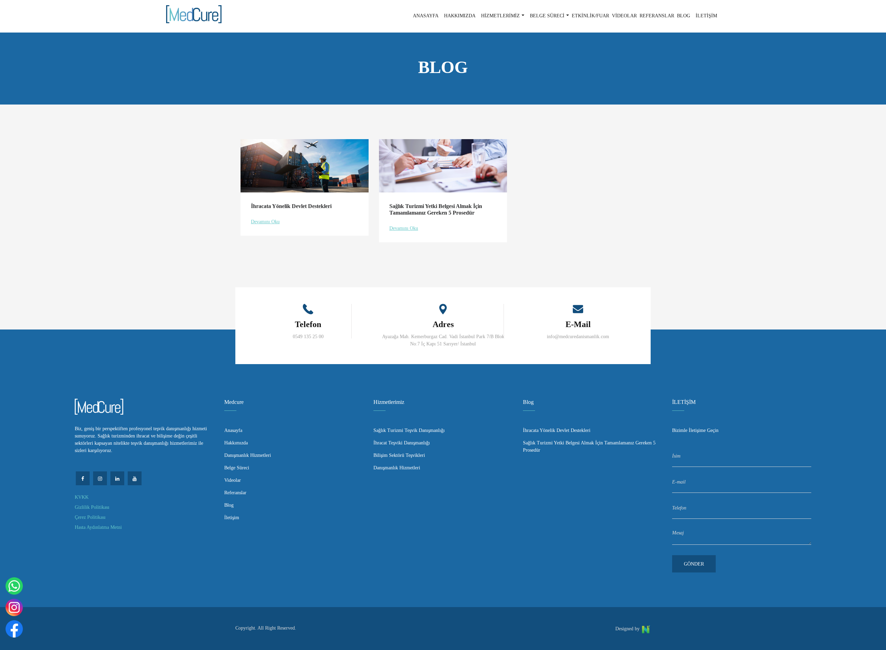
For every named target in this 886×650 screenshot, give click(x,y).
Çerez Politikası (90, 517)
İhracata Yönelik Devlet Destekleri (556, 430)
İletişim (231, 517)
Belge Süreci (236, 467)
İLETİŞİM (706, 15)
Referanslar (235, 492)
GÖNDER (694, 564)
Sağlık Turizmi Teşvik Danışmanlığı (409, 430)
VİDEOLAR (624, 15)
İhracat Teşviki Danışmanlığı (401, 442)
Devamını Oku (265, 221)
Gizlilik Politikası (92, 507)
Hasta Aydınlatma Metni (98, 527)
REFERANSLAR (657, 15)
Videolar (232, 480)
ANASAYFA (426, 15)
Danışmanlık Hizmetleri (247, 455)
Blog (229, 505)
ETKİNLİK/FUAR (590, 15)
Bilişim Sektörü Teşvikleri (399, 455)
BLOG (683, 15)
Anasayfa (233, 430)
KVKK (82, 497)
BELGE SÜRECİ (547, 15)
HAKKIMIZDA (460, 15)
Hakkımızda (236, 442)
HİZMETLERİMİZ (500, 15)
